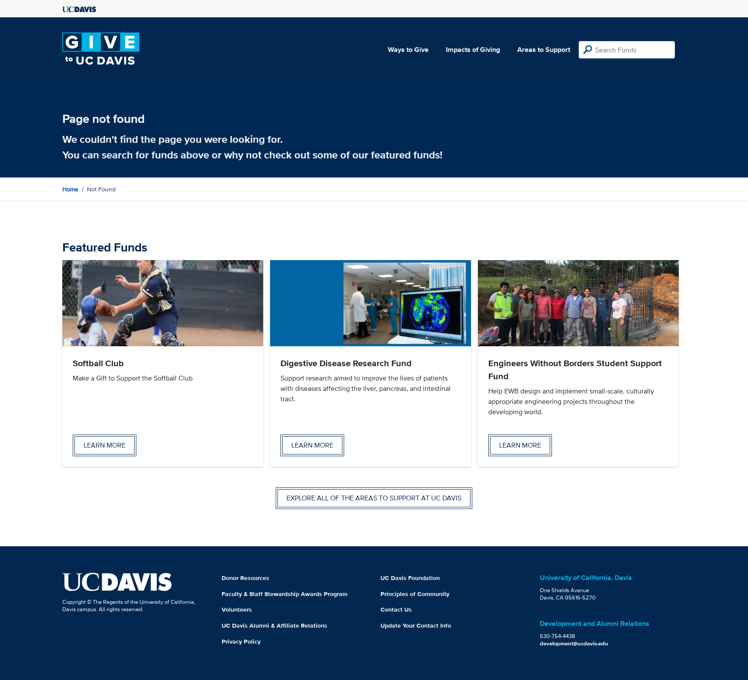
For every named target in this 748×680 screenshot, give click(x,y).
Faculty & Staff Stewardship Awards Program (285, 594)
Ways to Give (408, 50)
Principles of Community (414, 594)
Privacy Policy (241, 641)
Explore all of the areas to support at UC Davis (374, 498)
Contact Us (396, 609)
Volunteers (237, 609)
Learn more (105, 445)
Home (70, 189)
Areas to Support (543, 50)
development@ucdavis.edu (574, 643)
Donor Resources (245, 578)
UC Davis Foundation (410, 578)
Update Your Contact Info (415, 625)
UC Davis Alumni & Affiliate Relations (274, 625)
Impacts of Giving (473, 50)
